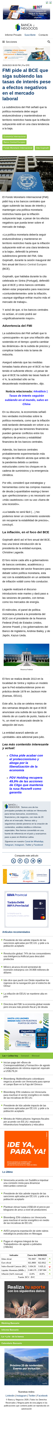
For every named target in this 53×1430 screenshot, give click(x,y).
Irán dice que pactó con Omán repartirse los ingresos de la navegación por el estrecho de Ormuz (27, 983)
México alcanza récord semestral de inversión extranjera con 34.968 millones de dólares (26, 970)
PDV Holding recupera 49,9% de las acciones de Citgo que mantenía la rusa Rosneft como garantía (26, 785)
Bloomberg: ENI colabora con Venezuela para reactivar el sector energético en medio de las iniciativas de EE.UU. (26, 1095)
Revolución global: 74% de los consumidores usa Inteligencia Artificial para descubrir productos (27, 956)
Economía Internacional (15, 136)
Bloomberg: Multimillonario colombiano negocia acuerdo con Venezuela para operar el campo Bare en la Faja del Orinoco (27, 1082)
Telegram (9, 845)
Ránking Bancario (10, 1323)
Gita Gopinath (42, 148)
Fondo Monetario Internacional (18, 148)
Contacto (43, 35)
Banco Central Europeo (14, 142)
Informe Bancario (10, 1330)
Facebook (38, 845)
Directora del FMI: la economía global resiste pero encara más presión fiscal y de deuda (27, 1005)
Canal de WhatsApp (34, 841)
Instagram (19, 845)
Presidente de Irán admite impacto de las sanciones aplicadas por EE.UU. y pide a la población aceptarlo (26, 943)
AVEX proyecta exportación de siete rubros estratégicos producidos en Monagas (26, 1232)
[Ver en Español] (50, 2)
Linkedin (10, 1395)
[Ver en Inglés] (47, 2)
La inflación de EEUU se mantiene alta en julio (25, 995)
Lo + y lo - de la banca (12, 1336)
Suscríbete (30, 35)
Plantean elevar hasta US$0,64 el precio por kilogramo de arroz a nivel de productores (27, 1208)
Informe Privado (13, 35)
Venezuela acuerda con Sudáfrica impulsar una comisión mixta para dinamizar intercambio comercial (26, 1183)
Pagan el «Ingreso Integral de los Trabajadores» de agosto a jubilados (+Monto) (23, 1244)
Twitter (28, 845)
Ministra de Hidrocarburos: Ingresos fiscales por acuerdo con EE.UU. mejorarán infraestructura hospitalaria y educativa (26, 1122)
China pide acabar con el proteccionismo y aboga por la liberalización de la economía (26, 763)
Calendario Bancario (11, 1343)
